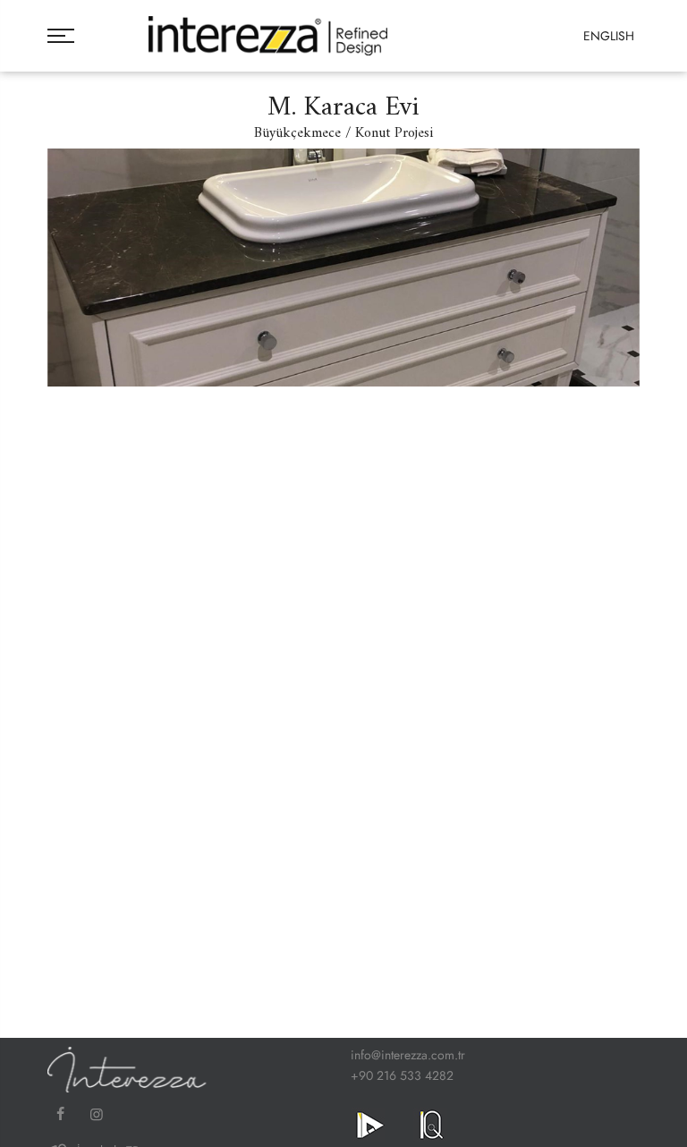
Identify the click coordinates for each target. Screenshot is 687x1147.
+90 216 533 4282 (402, 1075)
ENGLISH (608, 36)
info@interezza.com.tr (408, 1055)
